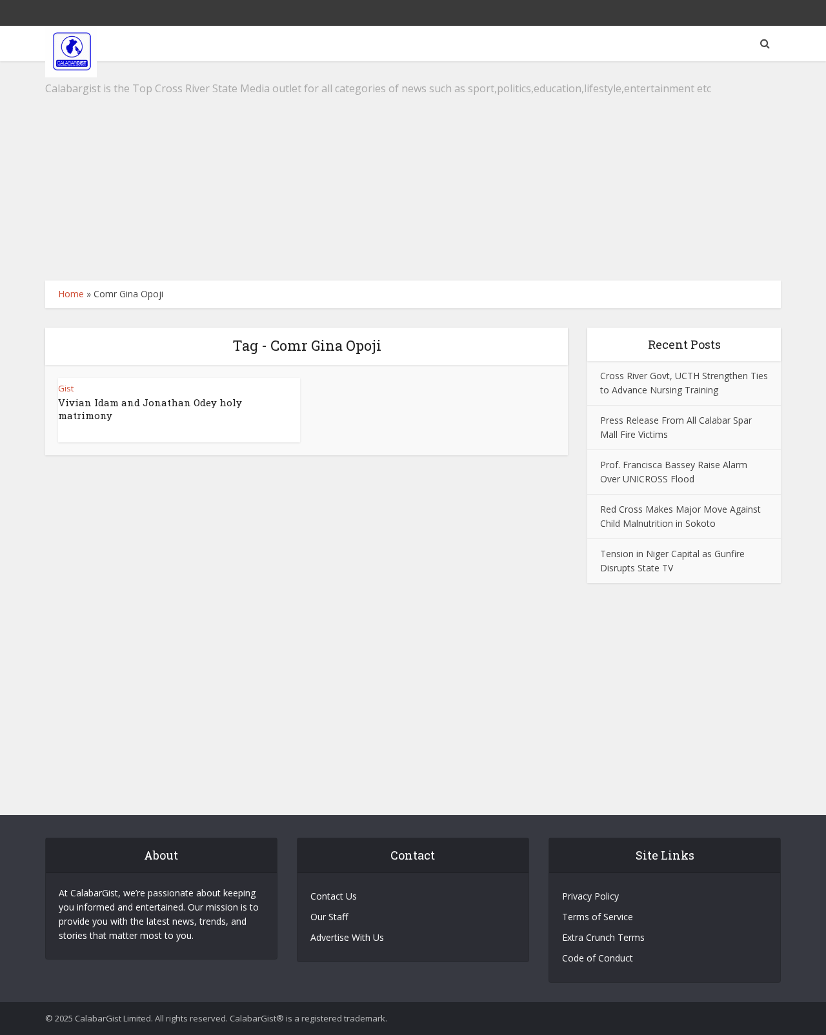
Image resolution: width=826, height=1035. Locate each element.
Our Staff (329, 917)
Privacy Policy (590, 896)
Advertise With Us (347, 937)
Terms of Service (597, 917)
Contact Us (333, 896)
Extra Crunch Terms (603, 937)
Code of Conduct (597, 958)
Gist (66, 388)
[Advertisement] (413, 171)
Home (71, 294)
